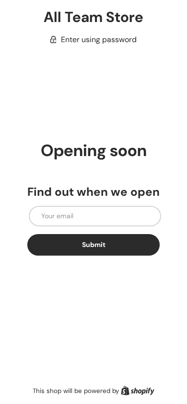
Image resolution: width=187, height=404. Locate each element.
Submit (93, 244)
